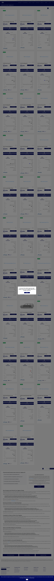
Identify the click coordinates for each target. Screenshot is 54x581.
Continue (27, 292)
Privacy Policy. (32, 577)
